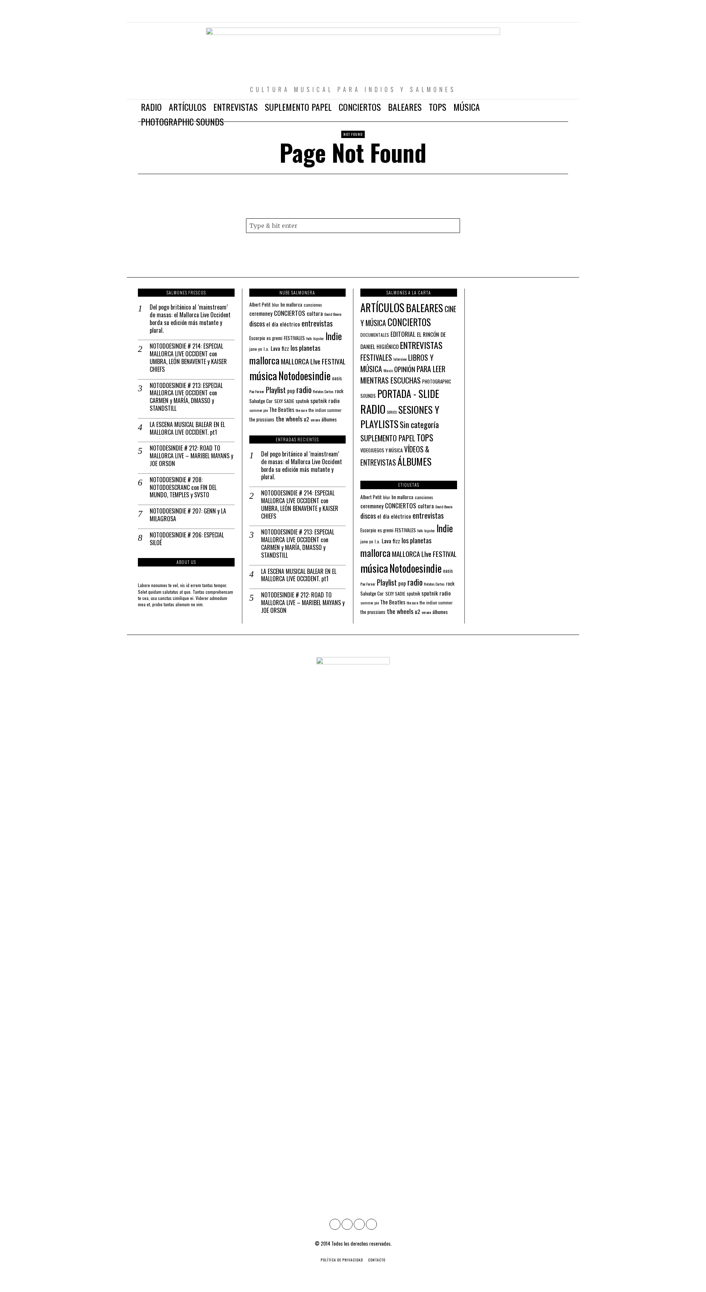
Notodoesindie (304, 375)
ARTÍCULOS (382, 307)
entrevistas (317, 323)
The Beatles (281, 409)
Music (388, 370)
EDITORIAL (403, 334)
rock (339, 391)
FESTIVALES (294, 338)
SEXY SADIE (284, 401)
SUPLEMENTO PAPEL (387, 438)
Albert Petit (260, 304)
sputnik (302, 401)
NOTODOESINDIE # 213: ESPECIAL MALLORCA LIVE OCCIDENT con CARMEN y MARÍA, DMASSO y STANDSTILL (186, 397)
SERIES (392, 412)
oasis (337, 378)
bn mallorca (291, 304)
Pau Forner (256, 391)
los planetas (305, 348)
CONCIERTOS (289, 313)
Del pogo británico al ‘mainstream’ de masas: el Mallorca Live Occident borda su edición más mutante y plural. (190, 318)
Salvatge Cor (261, 401)
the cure (301, 410)
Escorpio (257, 338)
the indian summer (325, 410)
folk (309, 338)
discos (257, 323)
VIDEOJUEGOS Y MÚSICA (381, 450)
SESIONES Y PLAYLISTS (399, 416)
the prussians (261, 419)
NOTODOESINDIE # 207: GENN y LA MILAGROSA (188, 515)
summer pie (258, 410)
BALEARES (424, 307)
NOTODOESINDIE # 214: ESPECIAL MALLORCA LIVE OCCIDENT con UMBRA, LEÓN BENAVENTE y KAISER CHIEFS (188, 357)
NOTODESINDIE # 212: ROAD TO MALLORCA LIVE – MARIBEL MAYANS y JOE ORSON (191, 455)
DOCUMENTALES (374, 335)
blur (275, 304)
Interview (400, 359)
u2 (306, 419)
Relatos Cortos (323, 391)
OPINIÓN (404, 369)
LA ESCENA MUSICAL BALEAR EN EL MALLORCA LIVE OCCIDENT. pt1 (187, 428)
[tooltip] (531, 14)
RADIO (372, 409)
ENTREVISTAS (421, 345)
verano (315, 420)
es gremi (274, 338)
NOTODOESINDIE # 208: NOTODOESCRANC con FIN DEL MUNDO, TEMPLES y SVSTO (183, 487)
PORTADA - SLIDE (408, 393)
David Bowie (332, 314)
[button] (452, 225)
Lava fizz (280, 348)
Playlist (276, 389)
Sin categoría (419, 424)
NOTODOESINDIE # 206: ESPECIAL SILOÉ (187, 539)
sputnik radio (325, 400)
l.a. (266, 349)
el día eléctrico (283, 324)
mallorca (264, 360)
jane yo (255, 349)
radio (303, 389)
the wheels (289, 418)
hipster (318, 338)
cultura (315, 313)
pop (291, 391)
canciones (313, 304)
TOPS (425, 437)
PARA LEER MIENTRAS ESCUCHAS (402, 374)
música (263, 375)
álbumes (329, 419)
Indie (333, 336)
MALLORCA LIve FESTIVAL (313, 361)
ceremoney (260, 313)
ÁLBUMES (414, 461)
